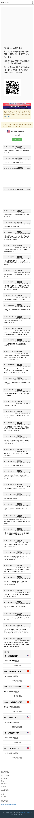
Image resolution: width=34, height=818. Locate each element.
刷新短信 (17, 135)
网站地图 (3, 796)
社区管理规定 (5, 778)
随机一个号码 (17, 139)
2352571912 (12, 717)
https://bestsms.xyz (25, 812)
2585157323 (12, 656)
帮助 (2, 781)
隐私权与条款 (5, 775)
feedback (4, 783)
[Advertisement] (17, 28)
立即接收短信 (17, 665)
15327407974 (15, 671)
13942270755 (16, 702)
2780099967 (13, 733)
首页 (2, 794)
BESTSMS (5, 2)
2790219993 (13, 748)
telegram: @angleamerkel (8, 804)
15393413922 (15, 687)
